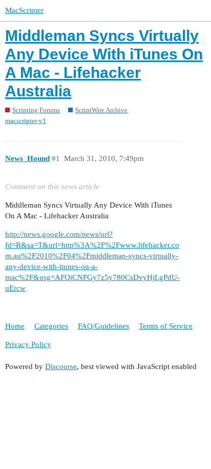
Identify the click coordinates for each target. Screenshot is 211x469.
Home (15, 326)
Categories (51, 326)
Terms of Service (166, 326)
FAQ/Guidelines (103, 326)
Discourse (61, 366)
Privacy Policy (28, 344)
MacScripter (24, 10)
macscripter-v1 (25, 121)
